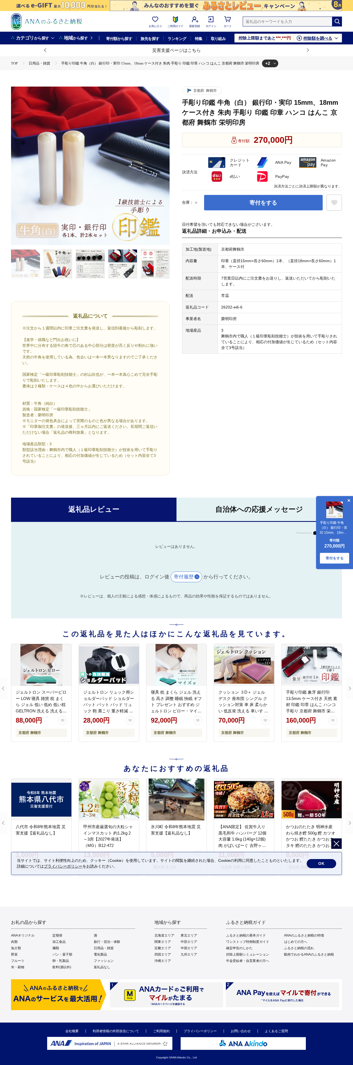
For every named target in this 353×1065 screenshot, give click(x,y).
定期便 (57, 935)
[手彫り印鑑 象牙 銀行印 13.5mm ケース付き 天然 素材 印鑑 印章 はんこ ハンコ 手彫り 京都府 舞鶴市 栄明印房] (312, 665)
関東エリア (162, 942)
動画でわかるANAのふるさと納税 (309, 954)
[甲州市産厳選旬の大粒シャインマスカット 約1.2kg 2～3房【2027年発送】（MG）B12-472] (109, 799)
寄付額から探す (119, 38)
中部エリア (189, 942)
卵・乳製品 (60, 961)
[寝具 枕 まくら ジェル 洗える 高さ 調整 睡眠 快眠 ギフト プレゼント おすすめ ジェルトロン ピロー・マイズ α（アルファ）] (176, 665)
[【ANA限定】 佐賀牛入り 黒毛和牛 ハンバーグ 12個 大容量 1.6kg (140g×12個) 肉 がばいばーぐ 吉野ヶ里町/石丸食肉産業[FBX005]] (244, 799)
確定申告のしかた (239, 948)
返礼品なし (102, 967)
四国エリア (162, 954)
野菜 (14, 954)
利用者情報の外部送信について (116, 1031)
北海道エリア (164, 935)
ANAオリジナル (22, 935)
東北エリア (189, 935)
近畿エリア (162, 948)
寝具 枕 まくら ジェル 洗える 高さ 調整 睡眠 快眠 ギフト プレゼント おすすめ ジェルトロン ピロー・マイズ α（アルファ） (176, 704)
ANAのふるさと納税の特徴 (304, 935)
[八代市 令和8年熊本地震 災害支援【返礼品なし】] (41, 799)
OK (321, 863)
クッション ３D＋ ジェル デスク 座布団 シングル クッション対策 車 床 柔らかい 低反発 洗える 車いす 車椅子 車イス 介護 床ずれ (243, 704)
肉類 (14, 942)
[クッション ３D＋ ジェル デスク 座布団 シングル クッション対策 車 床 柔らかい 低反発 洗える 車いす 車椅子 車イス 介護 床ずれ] (244, 665)
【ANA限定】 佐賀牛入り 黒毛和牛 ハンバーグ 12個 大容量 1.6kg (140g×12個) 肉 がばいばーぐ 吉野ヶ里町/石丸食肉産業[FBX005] (242, 839)
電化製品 (100, 954)
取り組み (218, 38)
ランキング (177, 38)
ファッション (104, 961)
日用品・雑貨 (104, 948)
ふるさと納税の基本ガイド (246, 935)
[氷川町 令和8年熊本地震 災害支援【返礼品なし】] (176, 799)
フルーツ (17, 961)
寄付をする (263, 203)
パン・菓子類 (62, 954)
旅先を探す (150, 38)
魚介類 (16, 948)
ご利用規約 (161, 1031)
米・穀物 (17, 967)
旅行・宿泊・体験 (107, 942)
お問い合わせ (241, 1031)
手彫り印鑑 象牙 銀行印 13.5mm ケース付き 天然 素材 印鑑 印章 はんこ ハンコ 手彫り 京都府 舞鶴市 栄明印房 (311, 704)
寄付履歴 (184, 577)
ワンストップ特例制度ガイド (247, 942)
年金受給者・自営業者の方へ (247, 961)
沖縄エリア (162, 961)
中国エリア (189, 948)
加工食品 (59, 942)
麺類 (55, 948)
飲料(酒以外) (61, 967)
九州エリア (189, 954)
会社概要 (72, 1031)
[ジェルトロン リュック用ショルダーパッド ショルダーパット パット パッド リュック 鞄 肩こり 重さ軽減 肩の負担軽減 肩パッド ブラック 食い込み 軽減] (109, 665)
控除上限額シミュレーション (247, 954)
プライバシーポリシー (200, 1031)
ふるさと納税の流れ (299, 948)
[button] (45, 50)
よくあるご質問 (276, 1031)
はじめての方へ (295, 942)
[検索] (337, 21)
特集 (198, 38)
